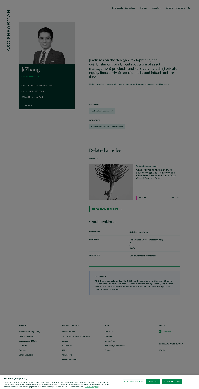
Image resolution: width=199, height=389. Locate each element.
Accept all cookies (172, 382)
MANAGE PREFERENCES (133, 382)
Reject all (153, 382)
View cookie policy (91, 387)
